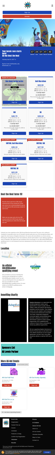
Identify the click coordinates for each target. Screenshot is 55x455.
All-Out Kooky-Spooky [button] (37, 377)
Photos (34, 419)
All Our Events (36, 431)
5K (40, 112)
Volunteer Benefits (37, 434)
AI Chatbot (35, 422)
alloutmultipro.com (7, 447)
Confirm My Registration (18, 436)
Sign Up (27, 12)
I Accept (47, 452)
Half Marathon (40, 81)
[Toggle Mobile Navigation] (3, 5)
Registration (14, 422)
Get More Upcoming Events (12, 412)
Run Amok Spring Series (14, 81)
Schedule (14, 431)
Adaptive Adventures (35, 302)
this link (10, 286)
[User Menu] (52, 5)
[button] (7, 385)
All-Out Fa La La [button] (8, 399)
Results (13, 442)
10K (14, 112)
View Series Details (15, 89)
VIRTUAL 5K (14, 168)
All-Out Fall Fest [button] (8, 377)
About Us (35, 428)
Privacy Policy (17, 453)
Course (13, 428)
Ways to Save (36, 437)
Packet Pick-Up (15, 425)
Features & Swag (16, 433)
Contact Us (35, 440)
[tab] (8, 364)
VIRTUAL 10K (40, 143)
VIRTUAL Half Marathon (14, 143)
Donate (27, 16)
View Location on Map (29, 254)
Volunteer (14, 439)
